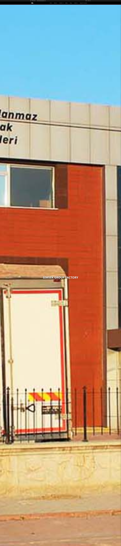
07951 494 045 (33, 0)
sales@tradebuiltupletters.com (41, 0)
